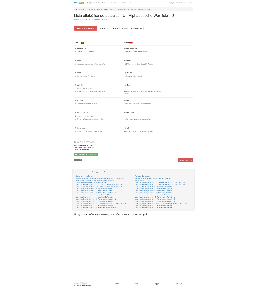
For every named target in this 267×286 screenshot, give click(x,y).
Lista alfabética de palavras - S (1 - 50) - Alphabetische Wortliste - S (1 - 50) (101, 203)
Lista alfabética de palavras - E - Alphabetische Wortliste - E (154, 188)
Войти (191, 3)
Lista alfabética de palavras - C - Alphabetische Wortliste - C (155, 186)
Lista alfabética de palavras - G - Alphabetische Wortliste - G (155, 191)
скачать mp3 (105, 28)
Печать (116, 28)
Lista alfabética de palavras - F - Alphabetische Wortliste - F (96, 191)
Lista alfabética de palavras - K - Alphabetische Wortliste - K (154, 195)
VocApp (106, 19)
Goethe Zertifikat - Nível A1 (84, 147)
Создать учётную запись (177, 3)
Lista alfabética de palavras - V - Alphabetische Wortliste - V (154, 205)
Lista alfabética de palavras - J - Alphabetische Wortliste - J (95, 195)
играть (125, 28)
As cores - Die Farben (142, 180)
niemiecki (78, 160)
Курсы (104, 3)
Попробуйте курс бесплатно (86, 154)
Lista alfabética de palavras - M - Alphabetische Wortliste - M (155, 197)
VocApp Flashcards (80, 283)
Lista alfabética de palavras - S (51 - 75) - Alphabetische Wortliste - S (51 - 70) (161, 203)
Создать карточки (93, 3)
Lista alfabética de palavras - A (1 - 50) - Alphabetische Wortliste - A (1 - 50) (160, 182)
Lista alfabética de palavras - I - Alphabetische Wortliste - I (154, 193)
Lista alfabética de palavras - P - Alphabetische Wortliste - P (96, 201)
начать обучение (86, 28)
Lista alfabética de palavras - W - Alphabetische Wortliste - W (96, 207)
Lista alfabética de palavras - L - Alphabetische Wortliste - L (95, 197)
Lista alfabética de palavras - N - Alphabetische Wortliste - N (96, 199)
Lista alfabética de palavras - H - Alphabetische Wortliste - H (96, 193)
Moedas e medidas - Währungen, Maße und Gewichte (153, 178)
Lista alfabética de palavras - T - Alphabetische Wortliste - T (96, 205)
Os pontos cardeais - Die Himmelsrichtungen (91, 182)
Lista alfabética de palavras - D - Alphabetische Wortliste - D (96, 188)
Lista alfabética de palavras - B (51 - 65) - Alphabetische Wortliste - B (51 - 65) (102, 186)
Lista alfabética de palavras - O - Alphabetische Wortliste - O (155, 199)
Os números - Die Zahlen (84, 176)
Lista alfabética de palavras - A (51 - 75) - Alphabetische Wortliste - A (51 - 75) (102, 184)
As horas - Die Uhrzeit (142, 176)
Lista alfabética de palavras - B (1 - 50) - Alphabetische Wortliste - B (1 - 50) (160, 184)
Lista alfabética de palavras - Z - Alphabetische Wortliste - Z (154, 207)
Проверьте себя (137, 28)
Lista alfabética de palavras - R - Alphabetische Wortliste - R (155, 201)
